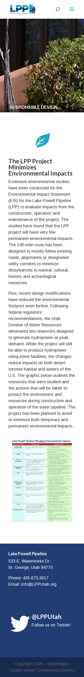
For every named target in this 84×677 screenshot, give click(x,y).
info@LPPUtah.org (38, 584)
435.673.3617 (36, 578)
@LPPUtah (46, 616)
